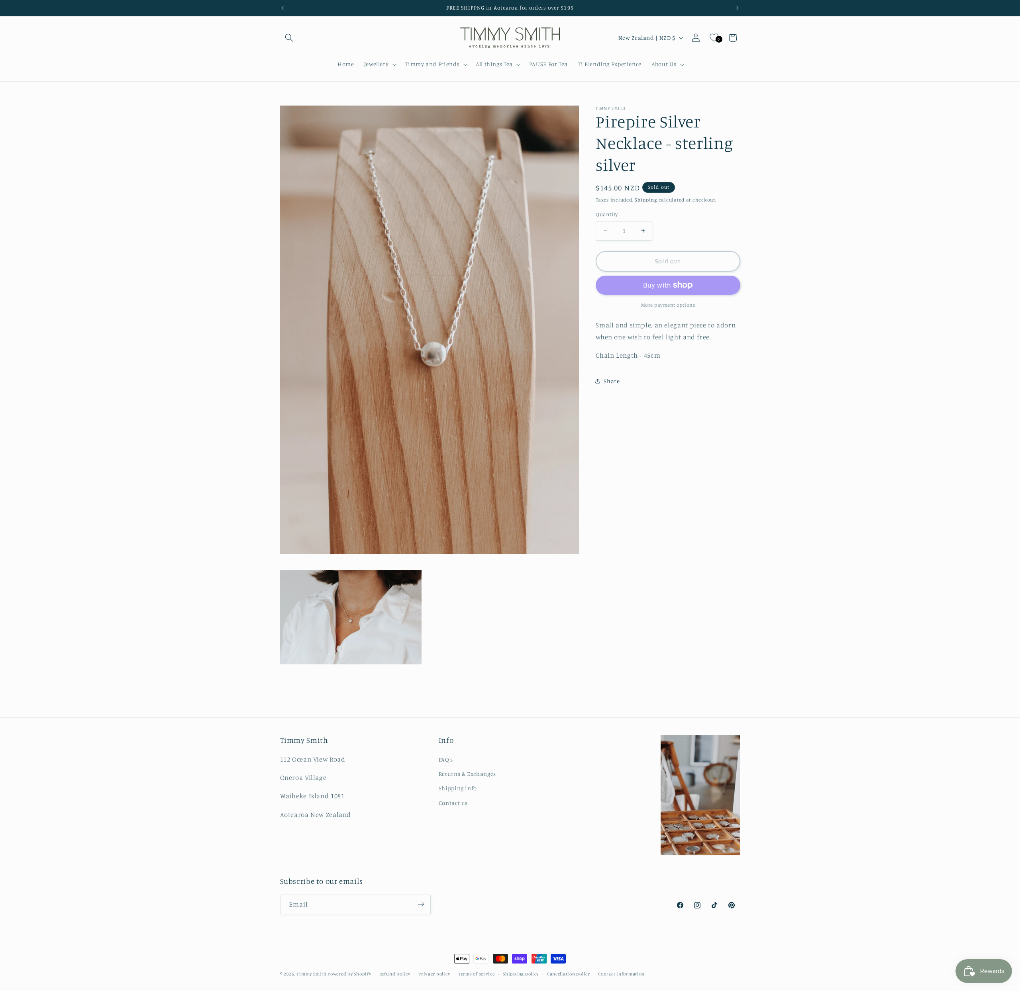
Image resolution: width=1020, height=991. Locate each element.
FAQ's (446, 759)
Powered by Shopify (349, 974)
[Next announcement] (737, 8)
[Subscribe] (421, 904)
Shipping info (458, 788)
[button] (289, 38)
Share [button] (612, 380)
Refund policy (394, 974)
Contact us (453, 802)
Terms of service (476, 974)
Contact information (621, 974)
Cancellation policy (568, 974)
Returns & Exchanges (467, 773)
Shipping (646, 199)
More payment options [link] (668, 305)
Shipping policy (521, 974)
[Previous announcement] (282, 8)
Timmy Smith (312, 974)
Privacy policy (434, 974)
